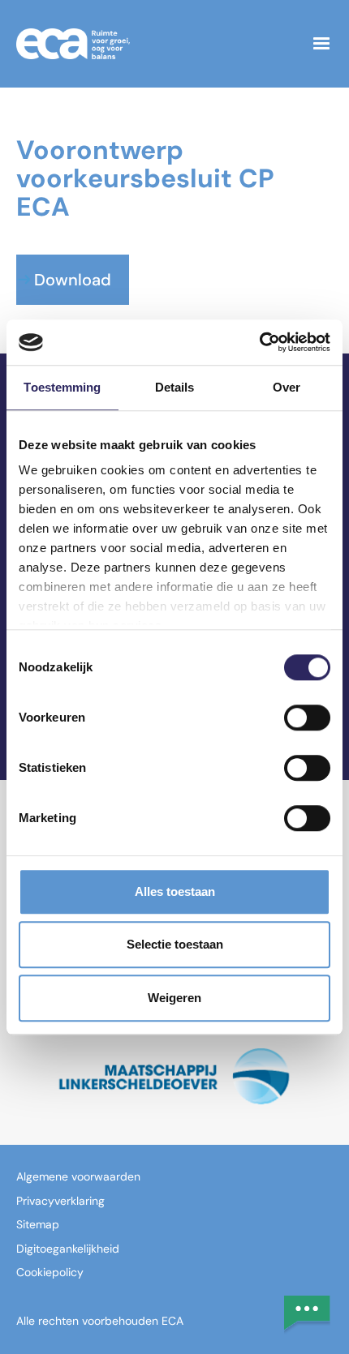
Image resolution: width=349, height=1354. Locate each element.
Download (72, 279)
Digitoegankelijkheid (67, 1248)
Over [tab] (286, 387)
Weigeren (174, 998)
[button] (321, 43)
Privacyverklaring (60, 1200)
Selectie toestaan (175, 944)
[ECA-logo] (155, 43)
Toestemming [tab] (62, 387)
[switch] (307, 718)
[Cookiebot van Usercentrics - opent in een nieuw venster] (259, 342)
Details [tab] (175, 387)
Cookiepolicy (50, 1272)
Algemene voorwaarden (78, 1176)
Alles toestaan (175, 891)
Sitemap (37, 1224)
